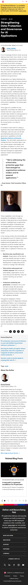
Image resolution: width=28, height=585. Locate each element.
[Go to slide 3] (12, 500)
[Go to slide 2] (8, 500)
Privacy (22, 576)
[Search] (23, 1)
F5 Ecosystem (8, 480)
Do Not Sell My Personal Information (12, 581)
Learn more (22, 11)
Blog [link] (11, 19)
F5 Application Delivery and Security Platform (11, 138)
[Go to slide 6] (23, 500)
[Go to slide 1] (4, 500)
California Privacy (14, 578)
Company (4, 19)
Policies (15, 576)
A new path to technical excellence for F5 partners (12, 483)
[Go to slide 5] (19, 500)
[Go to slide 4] (15, 500)
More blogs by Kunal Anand (9, 453)
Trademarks (7, 576)
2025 (6, 366)
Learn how (11, 525)
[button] (14, 201)
